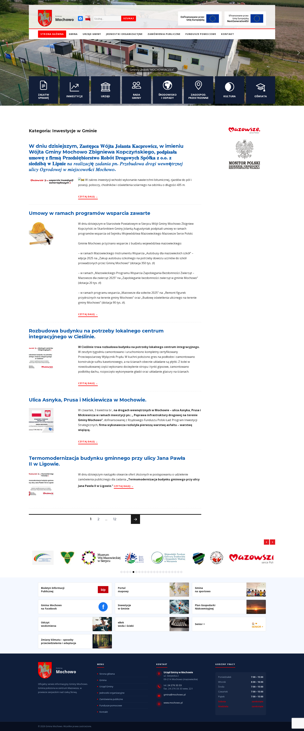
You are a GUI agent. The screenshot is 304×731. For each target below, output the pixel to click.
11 (151, 572)
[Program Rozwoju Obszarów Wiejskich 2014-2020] (110, 556)
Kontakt (227, 34)
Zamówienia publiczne (164, 34)
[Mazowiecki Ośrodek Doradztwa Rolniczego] (42, 556)
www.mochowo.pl (173, 702)
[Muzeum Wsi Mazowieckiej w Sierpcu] (76, 556)
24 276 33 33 (174, 685)
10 (148, 572)
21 (181, 572)
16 (166, 572)
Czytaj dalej (88, 196)
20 (178, 572)
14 (160, 572)
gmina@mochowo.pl (175, 694)
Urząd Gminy (92, 34)
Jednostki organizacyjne (124, 34)
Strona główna (52, 34)
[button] (5, 53)
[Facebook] (80, 18)
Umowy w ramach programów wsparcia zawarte (89, 213)
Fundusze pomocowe (200, 34)
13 (157, 572)
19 (175, 572)
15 (163, 572)
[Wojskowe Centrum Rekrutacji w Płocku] (174, 556)
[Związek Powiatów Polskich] (192, 556)
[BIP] (87, 18)
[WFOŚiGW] (143, 556)
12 (116, 519)
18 (172, 572)
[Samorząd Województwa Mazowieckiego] (229, 556)
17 (169, 572)
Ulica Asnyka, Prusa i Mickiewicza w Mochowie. (87, 400)
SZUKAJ (128, 18)
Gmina (73, 34)
